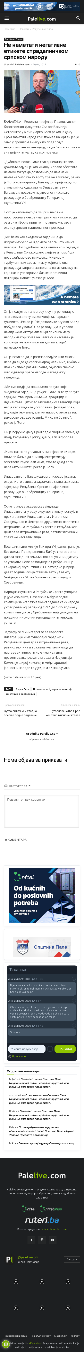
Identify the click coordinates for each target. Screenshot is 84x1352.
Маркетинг (60, 1335)
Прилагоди (19, 1056)
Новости (24, 29)
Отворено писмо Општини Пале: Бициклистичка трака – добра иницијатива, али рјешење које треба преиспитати (39, 1082)
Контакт (75, 1335)
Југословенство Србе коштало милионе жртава (63, 713)
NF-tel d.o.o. (35, 1343)
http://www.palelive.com (42, 739)
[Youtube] (52, 1240)
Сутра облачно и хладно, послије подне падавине (21, 713)
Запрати (72, 1259)
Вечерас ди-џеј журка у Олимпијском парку (46, 1143)
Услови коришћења (16, 1335)
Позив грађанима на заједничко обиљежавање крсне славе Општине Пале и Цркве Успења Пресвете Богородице (41, 1131)
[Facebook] (31, 1240)
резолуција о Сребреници (20, 693)
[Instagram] (42, 1240)
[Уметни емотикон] (50, 1049)
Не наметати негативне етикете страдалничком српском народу (36, 51)
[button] (6, 18)
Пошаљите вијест (40, 1335)
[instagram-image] (16, 1281)
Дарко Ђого (22, 689)
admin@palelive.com (54, 1229)
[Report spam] (74, 979)
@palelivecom (28, 1257)
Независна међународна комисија (52, 689)
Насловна (9, 29)
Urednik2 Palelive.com (16, 64)
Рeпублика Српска (43, 29)
